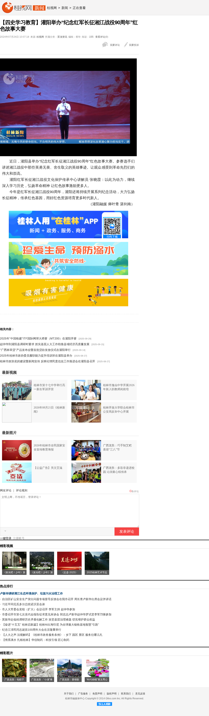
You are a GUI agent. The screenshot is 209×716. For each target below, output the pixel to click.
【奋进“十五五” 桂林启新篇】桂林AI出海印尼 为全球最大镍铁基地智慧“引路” (50, 624)
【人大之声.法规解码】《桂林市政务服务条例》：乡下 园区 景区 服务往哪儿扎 (52, 634)
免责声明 (97, 693)
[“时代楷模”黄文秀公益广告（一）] (97, 675)
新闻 (64, 8)
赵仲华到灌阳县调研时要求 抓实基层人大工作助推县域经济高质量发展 (44, 344)
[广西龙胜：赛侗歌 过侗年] (69, 675)
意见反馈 (140, 693)
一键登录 (6, 538)
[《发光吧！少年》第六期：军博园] (14, 568)
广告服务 (83, 693)
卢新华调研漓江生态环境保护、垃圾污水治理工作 (31, 593)
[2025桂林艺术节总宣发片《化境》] (97, 568)
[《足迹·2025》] (69, 568)
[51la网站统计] (104, 703)
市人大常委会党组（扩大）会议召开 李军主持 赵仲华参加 (38, 609)
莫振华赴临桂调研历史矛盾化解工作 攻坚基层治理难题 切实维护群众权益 (48, 619)
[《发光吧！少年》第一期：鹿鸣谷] (42, 568)
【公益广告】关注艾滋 (48, 467)
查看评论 (100, 36)
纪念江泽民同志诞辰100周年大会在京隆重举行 (31, 629)
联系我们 (126, 693)
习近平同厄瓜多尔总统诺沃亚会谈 (23, 604)
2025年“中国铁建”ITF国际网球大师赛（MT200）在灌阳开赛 (38, 338)
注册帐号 (18, 538)
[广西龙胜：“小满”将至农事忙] (42, 675)
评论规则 (21, 490)
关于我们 (69, 693)
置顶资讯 (62, 36)
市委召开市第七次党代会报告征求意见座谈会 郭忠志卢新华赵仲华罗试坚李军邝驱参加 (56, 614)
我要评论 (115, 45)
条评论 (135, 491)
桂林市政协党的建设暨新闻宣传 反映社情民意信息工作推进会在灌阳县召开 (47, 361)
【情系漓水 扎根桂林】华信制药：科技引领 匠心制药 (35, 639)
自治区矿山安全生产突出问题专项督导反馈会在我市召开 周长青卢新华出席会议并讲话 (56, 599)
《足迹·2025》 (69, 572)
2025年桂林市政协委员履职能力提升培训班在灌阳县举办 (36, 355)
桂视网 (52, 8)
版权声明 (112, 693)
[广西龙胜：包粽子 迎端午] (14, 675)
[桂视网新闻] (24, 11)
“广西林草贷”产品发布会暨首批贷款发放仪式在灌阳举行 (35, 349)
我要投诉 (134, 45)
